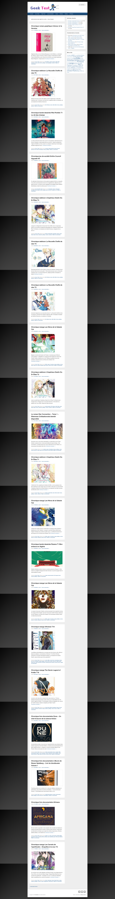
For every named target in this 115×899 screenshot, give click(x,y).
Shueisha (42, 365)
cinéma (46, 752)
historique (40, 836)
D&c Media (47, 319)
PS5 (82, 65)
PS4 (79, 65)
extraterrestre (52, 660)
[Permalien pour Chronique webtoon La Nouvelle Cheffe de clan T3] (43, 268)
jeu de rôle (69, 61)
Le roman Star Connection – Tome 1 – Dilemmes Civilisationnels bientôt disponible (45, 416)
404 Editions (47, 61)
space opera (46, 365)
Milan (43, 836)
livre (67, 63)
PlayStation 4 (70, 65)
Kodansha (36, 708)
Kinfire (41, 190)
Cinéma (61, 13)
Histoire (36, 836)
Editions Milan (59, 835)
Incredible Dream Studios (35, 190)
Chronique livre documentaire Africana (45, 802)
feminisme (33, 62)
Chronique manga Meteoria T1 (73, 23)
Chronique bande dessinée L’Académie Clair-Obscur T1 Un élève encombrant (76, 39)
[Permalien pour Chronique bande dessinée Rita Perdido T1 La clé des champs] (43, 139)
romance (47, 234)
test (74, 69)
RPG (71, 66)
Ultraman (53, 662)
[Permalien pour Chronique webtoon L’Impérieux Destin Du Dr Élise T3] (43, 224)
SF (36, 365)
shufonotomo (51, 881)
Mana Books (57, 880)
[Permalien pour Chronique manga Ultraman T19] (43, 650)
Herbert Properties (49, 753)
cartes (72, 58)
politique (43, 62)
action (46, 660)
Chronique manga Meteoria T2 (73, 22)
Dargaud (56, 575)
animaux (53, 61)
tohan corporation (39, 662)
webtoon (32, 106)
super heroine (58, 661)
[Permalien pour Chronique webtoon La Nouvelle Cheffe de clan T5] (43, 97)
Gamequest (58, 189)
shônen (38, 365)
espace (48, 364)
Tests (38, 61)
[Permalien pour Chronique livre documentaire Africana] (43, 826)
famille (32, 795)
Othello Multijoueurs (71, 41)
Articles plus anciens (33, 886)
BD (35, 149)
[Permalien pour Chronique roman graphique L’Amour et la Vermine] (43, 52)
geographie (33, 836)
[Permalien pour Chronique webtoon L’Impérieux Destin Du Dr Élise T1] (43, 483)
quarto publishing (50, 836)
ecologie (44, 449)
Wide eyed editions (59, 836)
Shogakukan (46, 881)
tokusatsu (43, 662)
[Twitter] (79, 892)
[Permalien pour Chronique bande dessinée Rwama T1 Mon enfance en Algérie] (47, 567)
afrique (46, 575)
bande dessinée (51, 148)
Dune (54, 752)
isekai (61, 233)
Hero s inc (33, 661)
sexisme (53, 62)
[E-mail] (85, 892)
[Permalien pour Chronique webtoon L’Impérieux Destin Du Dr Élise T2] (43, 398)
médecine (40, 234)
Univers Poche (51, 365)
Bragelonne (69, 58)
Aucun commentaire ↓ (45, 30)
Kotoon (58, 104)
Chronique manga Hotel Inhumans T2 (74, 20)
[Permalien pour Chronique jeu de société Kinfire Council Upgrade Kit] (47, 179)
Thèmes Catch (83, 894)
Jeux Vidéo (37, 13)
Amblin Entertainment (49, 794)
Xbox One (79, 71)
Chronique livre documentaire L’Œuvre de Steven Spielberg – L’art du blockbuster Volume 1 (46, 763)
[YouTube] (82, 892)
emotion (37, 149)
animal (51, 61)
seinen (35, 365)
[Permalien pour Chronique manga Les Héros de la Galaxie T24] (43, 353)
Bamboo (71, 56)
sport (55, 836)
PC (81, 63)
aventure (46, 148)
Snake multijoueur (71, 38)
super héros (33, 662)
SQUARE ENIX (80, 67)
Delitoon (46, 233)
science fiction (33, 450)
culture (50, 835)
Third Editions (46, 795)
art (48, 835)
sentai (54, 661)
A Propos (71, 13)
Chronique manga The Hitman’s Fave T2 (75, 24)
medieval (46, 708)
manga (55, 364)
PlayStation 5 (75, 65)
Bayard (55, 148)
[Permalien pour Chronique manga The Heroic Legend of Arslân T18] (43, 696)
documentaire (50, 752)
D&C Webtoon (47, 104)
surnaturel (71, 69)
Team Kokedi (50, 450)
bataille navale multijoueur (72, 44)
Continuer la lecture (50, 58)
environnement (33, 753)
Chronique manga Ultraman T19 (43, 627)
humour (36, 62)
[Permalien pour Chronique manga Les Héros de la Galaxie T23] (43, 527)
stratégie (53, 190)
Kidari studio (33, 234)
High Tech (43, 13)
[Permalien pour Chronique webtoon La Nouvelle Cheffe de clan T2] (43, 311)
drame (51, 104)
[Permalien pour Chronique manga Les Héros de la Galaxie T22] (43, 609)
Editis (58, 61)
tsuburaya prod (48, 662)
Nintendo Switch (77, 63)
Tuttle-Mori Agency (78, 69)
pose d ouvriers (48, 190)
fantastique (41, 149)
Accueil (31, 13)
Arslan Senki (47, 707)
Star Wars (44, 754)
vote (56, 190)
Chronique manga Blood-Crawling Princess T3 (76, 27)
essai (40, 753)
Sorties (66, 13)
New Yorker (40, 62)
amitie (76, 55)
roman (60, 449)
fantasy (44, 149)
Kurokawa (52, 364)
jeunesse (72, 61)
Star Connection (45, 450)
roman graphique (48, 62)
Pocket (53, 753)
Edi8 (56, 61)
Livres (57, 13)
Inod (40, 30)
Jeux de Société (50, 13)
